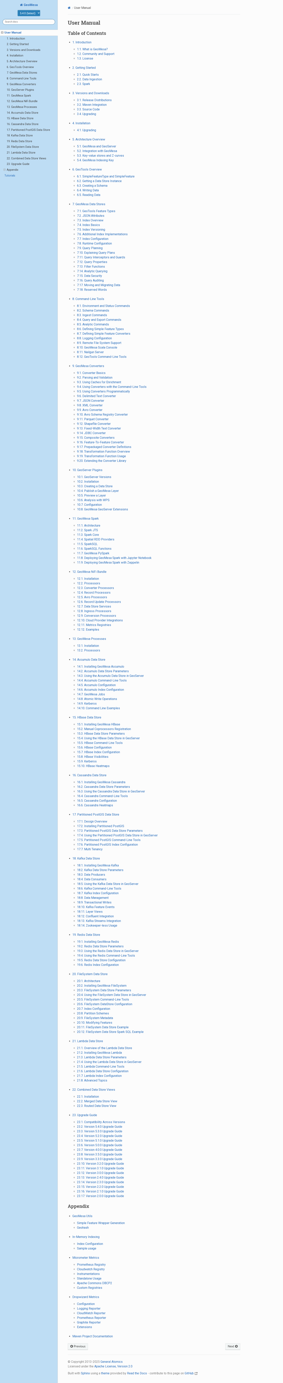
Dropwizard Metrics (85, 1297)
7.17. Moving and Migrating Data (98, 285)
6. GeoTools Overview (20, 67)
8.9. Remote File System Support (99, 343)
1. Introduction (16, 38)
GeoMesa (30, 5)
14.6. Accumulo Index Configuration (100, 690)
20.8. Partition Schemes (93, 1013)
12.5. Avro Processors (92, 597)
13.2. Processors (88, 650)
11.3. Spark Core (88, 535)
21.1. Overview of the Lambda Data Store (104, 1048)
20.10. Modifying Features (94, 1022)
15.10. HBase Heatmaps (93, 766)
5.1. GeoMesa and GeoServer (96, 146)
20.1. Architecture (88, 981)
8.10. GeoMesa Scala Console (97, 347)
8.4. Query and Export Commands (99, 320)
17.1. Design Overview (92, 821)
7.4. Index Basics (88, 225)
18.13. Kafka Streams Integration (99, 921)
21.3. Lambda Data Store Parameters (101, 1057)
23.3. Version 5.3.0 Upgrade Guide (99, 1131)
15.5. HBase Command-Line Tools (100, 743)
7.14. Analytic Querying (92, 271)
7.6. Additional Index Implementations (102, 234)
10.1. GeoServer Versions (94, 477)
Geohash (83, 1227)
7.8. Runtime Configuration (94, 243)
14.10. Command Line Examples (98, 708)
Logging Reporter (88, 1308)
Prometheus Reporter (91, 1318)
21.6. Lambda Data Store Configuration (102, 1071)
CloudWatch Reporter (91, 1313)
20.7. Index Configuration (93, 1009)
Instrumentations (88, 1274)
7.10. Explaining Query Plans (96, 253)
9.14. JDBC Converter (91, 433)
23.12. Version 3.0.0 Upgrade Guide (100, 1173)
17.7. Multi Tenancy (90, 849)
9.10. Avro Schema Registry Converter (102, 414)
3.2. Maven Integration (92, 105)
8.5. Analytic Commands (93, 324)
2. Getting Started (18, 44)
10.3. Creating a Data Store (95, 486)
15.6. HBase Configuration (94, 747)
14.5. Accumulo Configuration (96, 685)
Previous (79, 1346)
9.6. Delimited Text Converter (96, 396)
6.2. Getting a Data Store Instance (99, 181)
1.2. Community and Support (95, 54)
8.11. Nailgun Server (90, 352)
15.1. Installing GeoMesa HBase (98, 724)
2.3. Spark (83, 84)
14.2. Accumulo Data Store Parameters (103, 671)
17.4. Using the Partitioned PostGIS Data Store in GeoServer (117, 835)
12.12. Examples (88, 629)
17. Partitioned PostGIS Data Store (28, 130)
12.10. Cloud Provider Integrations (100, 620)
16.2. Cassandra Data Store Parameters (103, 787)
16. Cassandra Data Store (23, 124)
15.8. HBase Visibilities (92, 757)
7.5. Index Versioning (91, 229)
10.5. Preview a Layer (91, 495)
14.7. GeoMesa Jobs (91, 694)
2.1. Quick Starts (88, 74)
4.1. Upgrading (86, 130)
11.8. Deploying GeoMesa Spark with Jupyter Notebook (114, 558)
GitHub (189, 1373)
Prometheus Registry (91, 1264)
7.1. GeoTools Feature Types (96, 211)
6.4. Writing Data (88, 190)
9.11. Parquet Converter (93, 419)
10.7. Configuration (89, 505)
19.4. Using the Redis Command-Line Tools (106, 955)
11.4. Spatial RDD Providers (95, 539)
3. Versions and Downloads (23, 50)
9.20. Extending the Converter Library (101, 461)
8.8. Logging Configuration (94, 338)
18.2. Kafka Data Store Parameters (100, 870)
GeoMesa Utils (82, 1216)
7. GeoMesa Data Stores (22, 72)
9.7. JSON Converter (90, 400)
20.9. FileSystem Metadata (95, 1018)
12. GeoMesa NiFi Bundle (22, 101)
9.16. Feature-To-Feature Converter (100, 442)
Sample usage (86, 1248)
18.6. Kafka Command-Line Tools (99, 888)
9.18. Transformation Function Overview (103, 451)
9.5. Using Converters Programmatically (103, 391)
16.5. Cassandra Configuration (97, 800)
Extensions (84, 1327)
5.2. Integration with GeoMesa (97, 151)
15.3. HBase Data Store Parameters (101, 733)
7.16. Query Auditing (90, 280)
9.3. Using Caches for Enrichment (99, 382)
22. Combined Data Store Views (26, 158)
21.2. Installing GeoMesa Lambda (99, 1052)
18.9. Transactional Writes (94, 902)
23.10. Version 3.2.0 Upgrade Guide (100, 1163)
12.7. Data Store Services (94, 606)
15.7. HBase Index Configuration (98, 752)
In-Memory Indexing (86, 1237)
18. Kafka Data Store (20, 135)
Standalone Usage (89, 1278)
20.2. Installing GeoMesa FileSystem (101, 985)
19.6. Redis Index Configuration (98, 965)
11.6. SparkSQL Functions (94, 548)
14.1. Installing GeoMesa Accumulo (100, 666)
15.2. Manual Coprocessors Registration (104, 729)
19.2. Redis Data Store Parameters (100, 946)
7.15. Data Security (89, 276)
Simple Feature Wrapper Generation (101, 1223)
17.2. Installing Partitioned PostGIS (100, 826)
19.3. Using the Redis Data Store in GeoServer (108, 951)
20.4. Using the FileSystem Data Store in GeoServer (111, 995)
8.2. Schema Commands (93, 310)
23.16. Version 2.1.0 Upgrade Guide (100, 1191)
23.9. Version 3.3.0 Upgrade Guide (99, 1159)
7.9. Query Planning (90, 248)
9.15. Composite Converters (96, 437)
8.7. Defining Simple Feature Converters (103, 333)
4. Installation (15, 55)
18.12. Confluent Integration (95, 916)
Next (231, 1346)
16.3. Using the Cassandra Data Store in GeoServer (111, 791)
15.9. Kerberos (87, 761)
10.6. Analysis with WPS (93, 500)
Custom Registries (89, 1288)
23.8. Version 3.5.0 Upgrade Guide (99, 1154)
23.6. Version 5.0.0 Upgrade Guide (99, 1145)
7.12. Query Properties (92, 262)
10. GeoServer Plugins (20, 90)
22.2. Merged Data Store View (97, 1101)
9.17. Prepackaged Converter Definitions (104, 447)
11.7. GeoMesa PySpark (93, 553)
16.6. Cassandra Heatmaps (95, 805)
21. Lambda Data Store (21, 152)
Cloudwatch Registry (91, 1269)
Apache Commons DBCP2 (94, 1283)
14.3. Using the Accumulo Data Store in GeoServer (110, 676)
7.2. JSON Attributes (90, 216)
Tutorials (9, 175)
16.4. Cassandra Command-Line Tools (102, 796)
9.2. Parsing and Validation (94, 377)
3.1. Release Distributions (94, 100)
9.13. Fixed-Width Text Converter (99, 428)
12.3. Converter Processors (95, 588)
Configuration (86, 1304)
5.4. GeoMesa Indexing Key (95, 160)
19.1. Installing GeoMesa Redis (98, 942)
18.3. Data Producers (91, 874)
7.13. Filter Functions (91, 266)
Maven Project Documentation (92, 1336)
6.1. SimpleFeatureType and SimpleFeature (106, 176)
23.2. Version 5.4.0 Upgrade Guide (99, 1126)
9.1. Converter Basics (91, 373)
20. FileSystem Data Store (23, 147)
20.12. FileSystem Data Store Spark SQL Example (110, 1032)
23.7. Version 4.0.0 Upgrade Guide (99, 1150)
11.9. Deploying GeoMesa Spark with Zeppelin (108, 562)
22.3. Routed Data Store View (96, 1106)
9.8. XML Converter (90, 405)
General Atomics (111, 1362)
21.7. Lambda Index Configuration (99, 1076)
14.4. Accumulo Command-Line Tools (102, 680)
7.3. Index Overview (90, 220)
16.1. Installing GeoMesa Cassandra (101, 782)
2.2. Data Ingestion (89, 79)
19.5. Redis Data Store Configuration (101, 960)
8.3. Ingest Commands (92, 315)
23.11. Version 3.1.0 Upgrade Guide (100, 1168)
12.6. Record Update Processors (99, 602)
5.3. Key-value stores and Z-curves (100, 155)
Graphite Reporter (89, 1322)
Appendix (12, 169)
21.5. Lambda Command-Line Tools (100, 1066)
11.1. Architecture (88, 525)
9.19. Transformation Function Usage (101, 456)
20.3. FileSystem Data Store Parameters (104, 990)
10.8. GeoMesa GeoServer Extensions (102, 509)
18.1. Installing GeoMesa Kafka (98, 865)
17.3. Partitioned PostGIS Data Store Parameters (110, 831)
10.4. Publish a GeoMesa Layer (98, 491)
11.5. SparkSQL (87, 544)
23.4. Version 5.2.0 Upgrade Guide (99, 1136)
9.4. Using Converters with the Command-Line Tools (112, 387)
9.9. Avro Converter (89, 410)
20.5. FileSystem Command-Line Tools (103, 999)
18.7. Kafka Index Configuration (98, 893)
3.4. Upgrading (86, 114)
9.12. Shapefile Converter (94, 424)
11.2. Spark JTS (87, 530)
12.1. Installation (88, 579)
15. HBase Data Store (20, 118)
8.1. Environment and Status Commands (103, 306)
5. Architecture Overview (22, 61)
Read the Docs (137, 1373)
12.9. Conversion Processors (96, 616)
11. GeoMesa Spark (19, 95)
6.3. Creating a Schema (92, 185)
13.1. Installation (88, 646)
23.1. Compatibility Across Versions (101, 1122)
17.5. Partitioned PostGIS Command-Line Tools (109, 840)
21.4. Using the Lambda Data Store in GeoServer (109, 1062)
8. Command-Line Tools (21, 78)
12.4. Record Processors (94, 592)
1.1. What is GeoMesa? (92, 49)
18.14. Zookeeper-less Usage (97, 925)
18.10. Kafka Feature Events (96, 907)
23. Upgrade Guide (18, 164)
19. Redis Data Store (19, 141)
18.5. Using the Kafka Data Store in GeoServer (107, 884)
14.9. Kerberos (87, 703)
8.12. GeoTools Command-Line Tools (101, 357)
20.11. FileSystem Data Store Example (103, 1027)
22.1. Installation (88, 1096)
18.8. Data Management (93, 898)
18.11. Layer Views (90, 911)
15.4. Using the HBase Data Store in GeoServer (108, 738)
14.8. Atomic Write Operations (97, 699)
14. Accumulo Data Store (22, 112)
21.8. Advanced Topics (92, 1080)
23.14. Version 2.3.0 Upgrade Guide (100, 1182)
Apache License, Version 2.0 (113, 1366)
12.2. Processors (88, 583)
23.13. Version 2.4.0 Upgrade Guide (100, 1177)
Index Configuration (90, 1244)
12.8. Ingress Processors (94, 611)
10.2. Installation (88, 481)
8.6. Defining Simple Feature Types (100, 329)
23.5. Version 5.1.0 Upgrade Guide (99, 1140)
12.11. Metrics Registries (94, 625)
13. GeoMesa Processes (22, 107)
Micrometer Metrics (85, 1257)
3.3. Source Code (88, 109)
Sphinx (85, 1373)
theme (105, 1373)
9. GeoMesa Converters (21, 84)
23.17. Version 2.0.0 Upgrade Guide (100, 1196)
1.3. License (85, 58)
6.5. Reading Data (88, 195)
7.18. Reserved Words (92, 290)
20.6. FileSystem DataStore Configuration (104, 1004)
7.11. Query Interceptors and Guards (101, 257)
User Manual (12, 32)
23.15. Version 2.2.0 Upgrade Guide (100, 1187)
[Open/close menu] (2, 32)
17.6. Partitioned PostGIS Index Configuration (107, 844)
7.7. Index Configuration (92, 239)
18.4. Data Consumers (91, 879)
